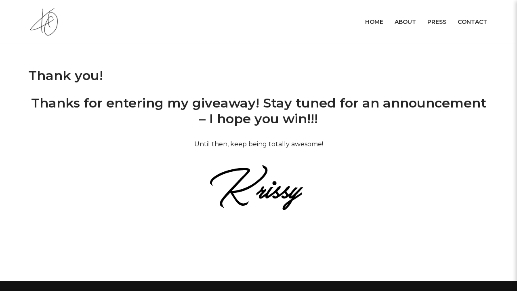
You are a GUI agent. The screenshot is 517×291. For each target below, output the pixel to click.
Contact (472, 21)
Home (374, 21)
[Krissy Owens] (45, 21)
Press (436, 21)
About (405, 21)
